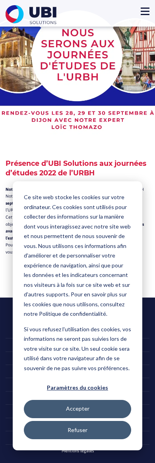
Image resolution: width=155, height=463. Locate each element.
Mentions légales (78, 450)
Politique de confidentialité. (73, 313)
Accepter (77, 408)
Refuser (77, 429)
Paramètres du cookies (77, 387)
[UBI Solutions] (33, 15)
